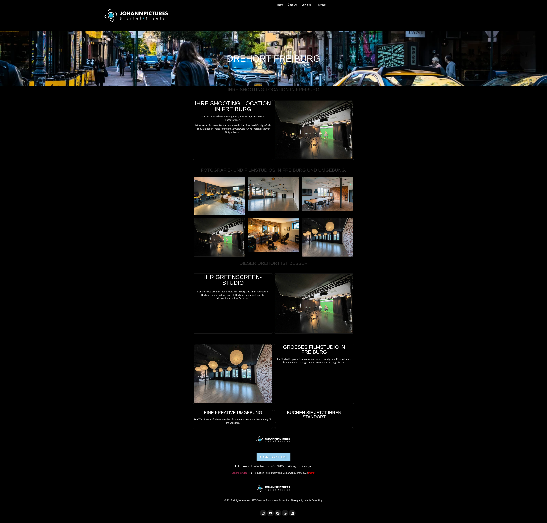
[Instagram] (263, 513)
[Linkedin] (292, 513)
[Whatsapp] (285, 513)
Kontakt (322, 4)
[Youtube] (270, 513)
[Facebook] (277, 513)
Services (306, 4)
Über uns (292, 4)
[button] (308, 4)
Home (280, 4)
